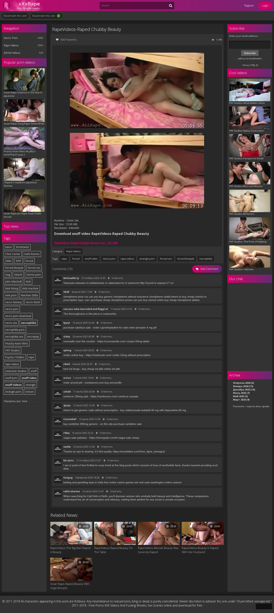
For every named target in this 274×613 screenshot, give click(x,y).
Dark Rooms (32, 254)
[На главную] (24, 5)
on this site (106, 423)
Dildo (8, 261)
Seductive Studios (15, 371)
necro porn (11, 309)
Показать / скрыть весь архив (251, 406)
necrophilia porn (15, 329)
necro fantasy (13, 302)
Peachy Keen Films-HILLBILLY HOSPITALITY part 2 (20, 153)
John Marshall (13, 281)
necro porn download (18, 316)
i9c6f (66, 291)
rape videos (12, 364)
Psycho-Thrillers (14, 357)
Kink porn (11, 295)
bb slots (68, 460)
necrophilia (28, 323)
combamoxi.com (94, 382)
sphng (67, 350)
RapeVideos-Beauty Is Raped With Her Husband (200, 550)
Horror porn (33, 274)
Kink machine (30, 288)
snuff (34, 371)
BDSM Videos (12, 53)
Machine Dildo (29, 295)
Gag (7, 274)
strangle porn (13, 391)
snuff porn (11, 378)
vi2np (66, 336)
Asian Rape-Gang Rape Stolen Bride (24, 123)
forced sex (34, 267)
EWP (18, 261)
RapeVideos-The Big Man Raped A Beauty (70, 550)
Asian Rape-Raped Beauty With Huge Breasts (69, 586)
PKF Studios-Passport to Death (246, 158)
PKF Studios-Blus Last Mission (246, 186)
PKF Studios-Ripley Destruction (246, 130)
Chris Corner (12, 254)
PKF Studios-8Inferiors (241, 213)
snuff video (29, 378)
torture (29, 391)
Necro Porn (11, 38)
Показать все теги (15, 401)
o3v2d (67, 391)
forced (29, 261)
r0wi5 (66, 364)
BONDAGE (22, 247)
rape (31, 357)
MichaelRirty (71, 278)
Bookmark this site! (15, 15)
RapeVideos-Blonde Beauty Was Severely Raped (158, 550)
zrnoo (67, 377)
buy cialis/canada (130, 410)
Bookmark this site (45, 15)
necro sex (11, 323)
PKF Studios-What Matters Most (247, 103)
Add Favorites (68, 39)
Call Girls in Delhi (97, 496)
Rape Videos (11, 45)
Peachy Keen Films (16, 343)
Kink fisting (11, 288)
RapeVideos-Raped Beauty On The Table (113, 550)
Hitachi (18, 274)
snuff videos (13, 385)
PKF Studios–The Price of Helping (247, 241)
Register (249, 5)
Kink (28, 281)
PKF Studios (12, 350)
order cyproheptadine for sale (110, 327)
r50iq (66, 433)
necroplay (33, 336)
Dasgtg (68, 477)
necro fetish (33, 302)
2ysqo (67, 405)
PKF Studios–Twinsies (241, 269)
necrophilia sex (14, 336)
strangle (30, 385)
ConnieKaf (69, 419)
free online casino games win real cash (127, 482)
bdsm (8, 247)
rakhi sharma (71, 491)
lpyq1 (66, 322)
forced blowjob (14, 267)
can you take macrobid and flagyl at (85, 309)
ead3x (67, 446)
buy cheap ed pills (92, 368)
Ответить (117, 278)
